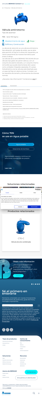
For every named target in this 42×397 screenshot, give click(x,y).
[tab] (21, 144)
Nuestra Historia (5, 373)
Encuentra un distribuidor (26, 378)
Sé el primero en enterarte (14, 292)
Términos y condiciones (9, 384)
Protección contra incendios (7, 360)
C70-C (21, 238)
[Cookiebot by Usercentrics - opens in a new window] (36, 189)
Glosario (21, 348)
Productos (7, 8)
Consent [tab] (7, 192)
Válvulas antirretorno (16, 8)
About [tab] (35, 192)
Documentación (23, 358)
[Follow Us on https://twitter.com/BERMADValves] (34, 284)
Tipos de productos (10, 339)
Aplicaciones (22, 365)
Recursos (23, 356)
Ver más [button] (27, 3)
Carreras (4, 375)
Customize (20, 206)
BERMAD (2, 8)
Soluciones (6, 356)
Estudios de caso (23, 363)
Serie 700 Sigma (12, 37)
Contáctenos (31, 372)
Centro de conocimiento (25, 339)
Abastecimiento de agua (7, 363)
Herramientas (22, 360)
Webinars (21, 344)
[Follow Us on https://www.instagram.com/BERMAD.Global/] (37, 284)
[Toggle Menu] (38, 393)
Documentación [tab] (13, 85)
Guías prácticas (22, 346)
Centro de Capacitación (24, 350)
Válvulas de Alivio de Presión (8, 341)
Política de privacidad (21, 384)
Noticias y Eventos (6, 377)
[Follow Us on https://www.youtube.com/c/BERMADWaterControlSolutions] (36, 284)
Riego (4, 358)
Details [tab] (21, 192)
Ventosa (4, 345)
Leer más (8, 168)
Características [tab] (4, 85)
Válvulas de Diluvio (6, 343)
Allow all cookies (34, 206)
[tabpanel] (21, 162)
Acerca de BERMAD (10, 371)
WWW (9, 388)
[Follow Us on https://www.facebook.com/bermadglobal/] (39, 284)
